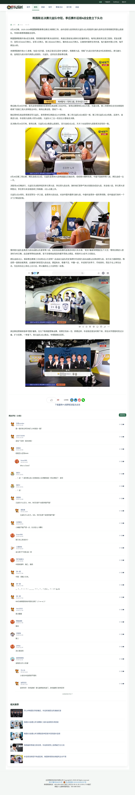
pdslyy (18, 645)
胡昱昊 (18, 497)
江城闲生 (19, 547)
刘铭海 (18, 633)
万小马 (23, 670)
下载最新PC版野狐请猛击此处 (67, 405)
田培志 (18, 448)
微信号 (124, 2)
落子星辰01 (20, 559)
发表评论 (122, 415)
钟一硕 (18, 571)
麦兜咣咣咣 (20, 658)
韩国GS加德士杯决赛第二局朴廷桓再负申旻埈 (41, 722)
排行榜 (69, 7)
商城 (77, 7)
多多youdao (20, 423)
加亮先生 (24, 682)
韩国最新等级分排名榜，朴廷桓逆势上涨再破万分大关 (44, 745)
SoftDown (116, 2)
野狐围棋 (15, 7)
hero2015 (19, 608)
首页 (28, 7)
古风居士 (19, 522)
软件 (50, 7)
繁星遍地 (19, 621)
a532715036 (20, 436)
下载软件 (107, 2)
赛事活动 (59, 7)
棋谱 (43, 7)
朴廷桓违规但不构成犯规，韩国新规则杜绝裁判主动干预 (45, 757)
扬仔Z (18, 473)
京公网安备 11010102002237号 (75, 782)
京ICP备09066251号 (55, 782)
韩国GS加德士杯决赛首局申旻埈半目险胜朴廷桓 (42, 734)
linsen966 (24, 460)
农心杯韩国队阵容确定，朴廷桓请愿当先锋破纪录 (42, 711)
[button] (12, 424)
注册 (100, 2)
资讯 (35, 7)
